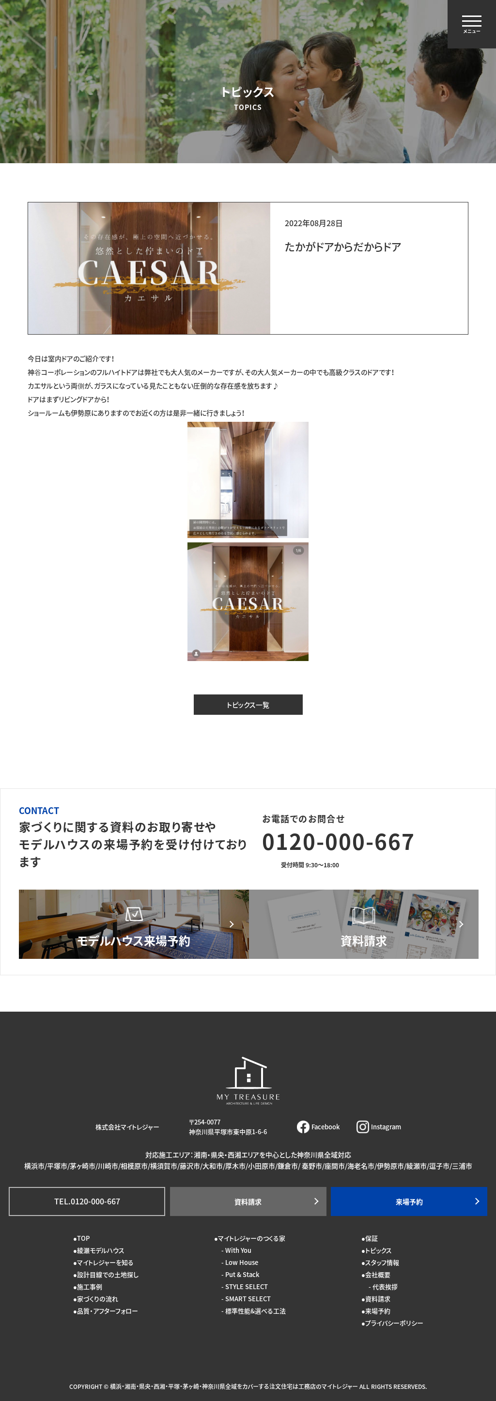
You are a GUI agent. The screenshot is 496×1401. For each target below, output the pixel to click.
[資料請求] (364, 924)
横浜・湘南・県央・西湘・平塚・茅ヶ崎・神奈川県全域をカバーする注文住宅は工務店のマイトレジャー (234, 1386)
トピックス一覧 (248, 704)
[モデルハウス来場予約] (134, 924)
